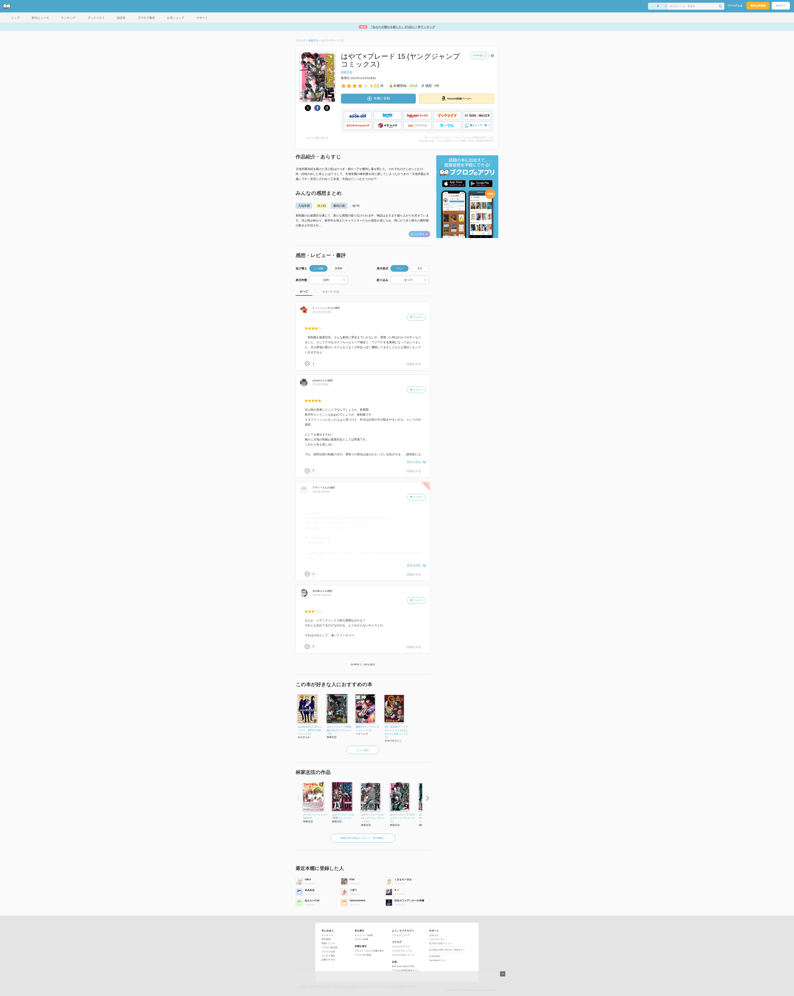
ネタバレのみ (331, 291)
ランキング (327, 935)
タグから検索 (361, 939)
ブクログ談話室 (329, 947)
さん (322, 307)
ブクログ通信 (328, 955)
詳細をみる (414, 364)
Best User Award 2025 (403, 966)
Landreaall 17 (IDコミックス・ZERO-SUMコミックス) (310, 730)
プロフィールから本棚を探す (369, 950)
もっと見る (418, 234)
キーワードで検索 (364, 935)
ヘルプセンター (437, 939)
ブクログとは (734, 5)
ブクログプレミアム (402, 950)
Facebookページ (437, 960)
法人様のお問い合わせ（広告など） (447, 949)
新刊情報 (326, 939)
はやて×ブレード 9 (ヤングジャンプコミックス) (402, 818)
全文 (419, 268)
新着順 (338, 268)
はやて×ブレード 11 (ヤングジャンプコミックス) (372, 818)
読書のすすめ (328, 959)
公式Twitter (434, 956)
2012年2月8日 (320, 384)
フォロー (417, 317)
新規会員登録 (758, 5)
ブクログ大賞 (328, 951)
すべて (304, 291)
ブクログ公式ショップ (403, 955)
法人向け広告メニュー (440, 943)
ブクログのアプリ (401, 946)
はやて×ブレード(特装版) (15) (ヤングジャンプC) (339, 730)
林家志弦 (347, 72)
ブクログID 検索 (363, 955)
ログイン (781, 5)
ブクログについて (401, 935)
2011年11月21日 (321, 595)
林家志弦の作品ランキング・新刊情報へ (363, 838)
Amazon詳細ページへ (459, 98)
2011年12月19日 (321, 312)
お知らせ (433, 935)
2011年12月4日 (321, 491)
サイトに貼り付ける (317, 137)
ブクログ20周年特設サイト (405, 970)
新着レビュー (328, 943)
